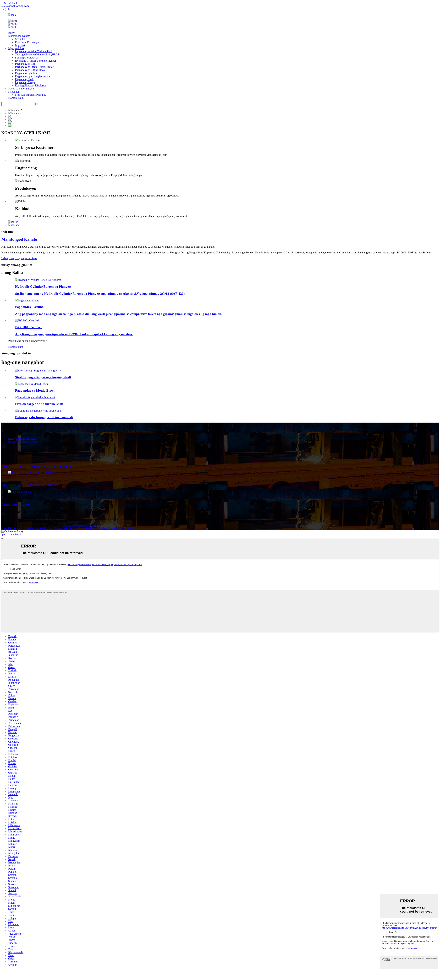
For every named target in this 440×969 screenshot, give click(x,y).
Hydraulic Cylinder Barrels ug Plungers (43, 286)
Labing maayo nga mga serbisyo (19, 258)
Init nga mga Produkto (75, 525)
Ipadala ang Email (11, 534)
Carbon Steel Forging (65, 528)
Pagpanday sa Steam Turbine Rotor (34, 66)
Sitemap (93, 525)
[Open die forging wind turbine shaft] (38, 410)
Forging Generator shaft (28, 57)
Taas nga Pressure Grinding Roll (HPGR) (37, 54)
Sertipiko (20, 39)
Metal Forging (109, 528)
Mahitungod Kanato (19, 35)
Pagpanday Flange (25, 82)
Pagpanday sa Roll (25, 63)
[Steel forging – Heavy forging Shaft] (38, 370)
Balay (11, 32)
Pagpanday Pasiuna (29, 307)
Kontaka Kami (16, 97)
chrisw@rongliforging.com (23, 441)
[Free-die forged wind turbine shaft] (35, 397)
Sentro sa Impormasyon (21, 88)
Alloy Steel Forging (89, 528)
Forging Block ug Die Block (30, 85)
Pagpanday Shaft (24, 79)
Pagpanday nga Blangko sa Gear (33, 76)
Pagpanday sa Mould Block (34, 390)
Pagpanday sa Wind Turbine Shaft (33, 51)
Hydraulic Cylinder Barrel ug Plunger (35, 60)
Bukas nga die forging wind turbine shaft (44, 417)
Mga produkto (16, 48)
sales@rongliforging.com (22, 438)
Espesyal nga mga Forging (38, 528)
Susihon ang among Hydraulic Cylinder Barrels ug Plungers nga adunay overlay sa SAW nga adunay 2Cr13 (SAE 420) (100, 293)
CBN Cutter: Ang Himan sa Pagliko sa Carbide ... (36, 466)
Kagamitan (14, 91)
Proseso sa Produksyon (27, 42)
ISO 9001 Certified (28, 327)
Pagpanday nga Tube (26, 73)
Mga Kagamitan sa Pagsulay (30, 94)
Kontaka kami (16, 346)
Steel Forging (125, 528)
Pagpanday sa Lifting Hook (30, 69)
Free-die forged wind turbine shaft (39, 404)
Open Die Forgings (11, 528)
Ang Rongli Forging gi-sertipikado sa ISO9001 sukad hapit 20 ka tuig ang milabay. (74, 334)
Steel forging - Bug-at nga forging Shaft (43, 377)
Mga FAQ (20, 45)
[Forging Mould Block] (31, 383)
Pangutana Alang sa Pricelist (16, 522)
